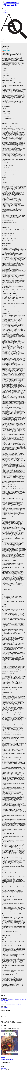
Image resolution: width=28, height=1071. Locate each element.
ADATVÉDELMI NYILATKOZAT (8, 1013)
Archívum (5, 10)
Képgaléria (5, 12)
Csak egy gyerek (4, 1007)
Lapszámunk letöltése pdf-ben (7, 1059)
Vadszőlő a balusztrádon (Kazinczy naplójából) (11, 1004)
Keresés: (2, 40)
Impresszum (3, 1068)
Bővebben (3, 1057)
